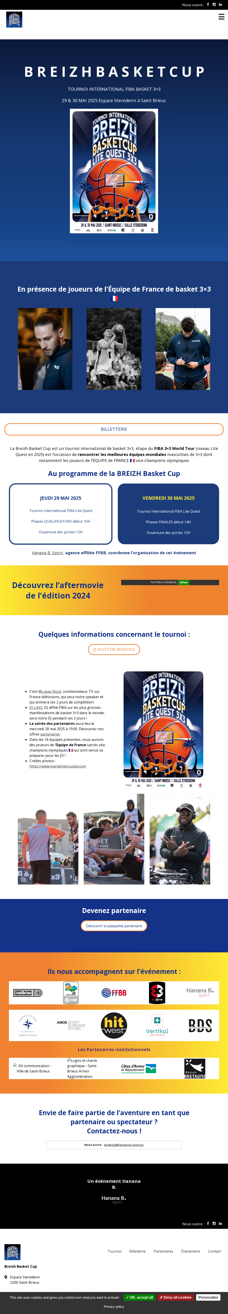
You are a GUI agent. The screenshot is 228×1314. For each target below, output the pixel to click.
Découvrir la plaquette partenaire (114, 925)
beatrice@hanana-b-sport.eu (124, 1145)
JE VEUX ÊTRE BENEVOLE (114, 649)
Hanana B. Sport (47, 552)
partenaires (50, 734)
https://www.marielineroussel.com (57, 766)
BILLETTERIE (114, 429)
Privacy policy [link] (114, 1306)
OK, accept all (141, 1297)
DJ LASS (35, 707)
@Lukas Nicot (49, 691)
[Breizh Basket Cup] (114, 19)
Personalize (208, 1297)
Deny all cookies (177, 1297)
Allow (183, 582)
